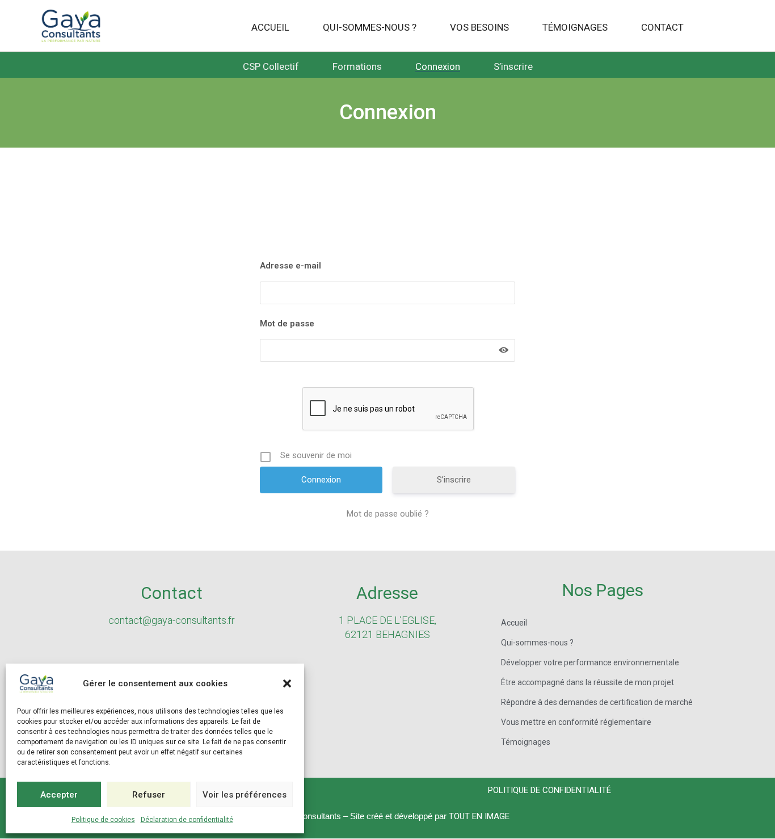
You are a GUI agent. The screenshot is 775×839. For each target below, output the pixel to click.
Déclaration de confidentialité (187, 820)
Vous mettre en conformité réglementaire (576, 722)
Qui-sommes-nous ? (369, 28)
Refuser (148, 795)
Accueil (270, 28)
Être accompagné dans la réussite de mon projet (587, 682)
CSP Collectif (271, 67)
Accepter (59, 795)
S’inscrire (513, 67)
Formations (357, 67)
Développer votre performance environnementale (590, 662)
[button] (287, 683)
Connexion (437, 67)
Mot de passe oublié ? (388, 514)
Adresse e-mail (290, 266)
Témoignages (575, 28)
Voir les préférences (245, 795)
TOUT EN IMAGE (479, 816)
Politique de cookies (103, 820)
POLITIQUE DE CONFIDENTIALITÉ (549, 790)
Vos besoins (479, 28)
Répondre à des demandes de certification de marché (597, 702)
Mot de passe (287, 323)
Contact (662, 28)
